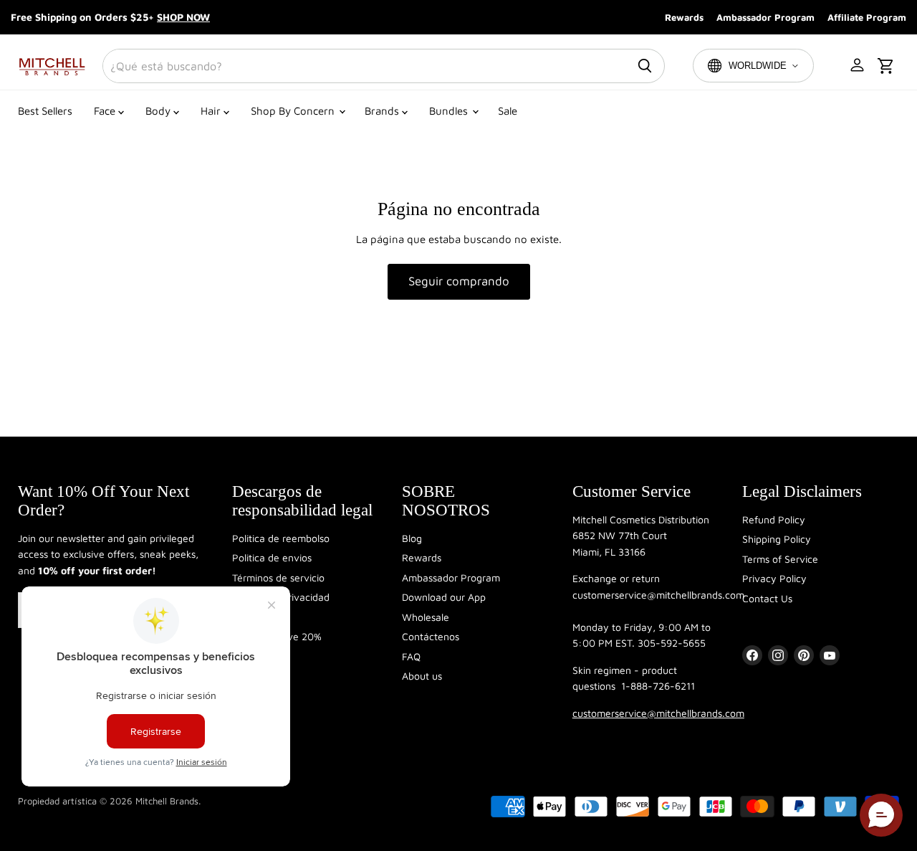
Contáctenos (430, 636)
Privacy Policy (774, 578)
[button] (858, 66)
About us (422, 676)
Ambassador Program (765, 17)
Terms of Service (780, 559)
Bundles (450, 111)
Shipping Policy (776, 539)
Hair (212, 111)
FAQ (411, 656)
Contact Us (767, 598)
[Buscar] (644, 65)
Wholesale (425, 617)
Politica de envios (272, 557)
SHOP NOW (183, 17)
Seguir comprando (458, 281)
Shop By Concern (294, 111)
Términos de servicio (278, 577)
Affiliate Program (866, 17)
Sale (507, 111)
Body (159, 111)
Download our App (444, 597)
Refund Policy (773, 519)
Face (106, 111)
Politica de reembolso (281, 538)
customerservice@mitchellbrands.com (658, 713)
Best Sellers (45, 111)
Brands (383, 111)
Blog (412, 538)
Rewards (684, 17)
